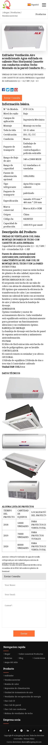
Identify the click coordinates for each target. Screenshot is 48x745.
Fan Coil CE (10, 701)
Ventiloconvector (10, 16)
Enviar (24, 633)
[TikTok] (34, 731)
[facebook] (9, 731)
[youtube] (41, 731)
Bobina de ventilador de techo (19, 713)
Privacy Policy (29, 739)
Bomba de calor (12, 684)
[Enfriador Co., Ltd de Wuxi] (10, 4)
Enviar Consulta (12, 97)
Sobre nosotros (26, 654)
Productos (15, 12)
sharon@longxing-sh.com (31, 742)
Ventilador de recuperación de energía (23, 696)
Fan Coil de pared (13, 705)
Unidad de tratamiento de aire (19, 692)
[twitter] (15, 731)
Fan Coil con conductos (15, 709)
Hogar (6, 12)
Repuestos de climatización (17, 688)
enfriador (9, 675)
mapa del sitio (11, 662)
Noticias (8, 658)
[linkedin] (28, 731)
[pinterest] (21, 731)
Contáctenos (39, 658)
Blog (21, 658)
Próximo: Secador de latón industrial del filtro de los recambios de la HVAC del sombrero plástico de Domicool (22, 567)
